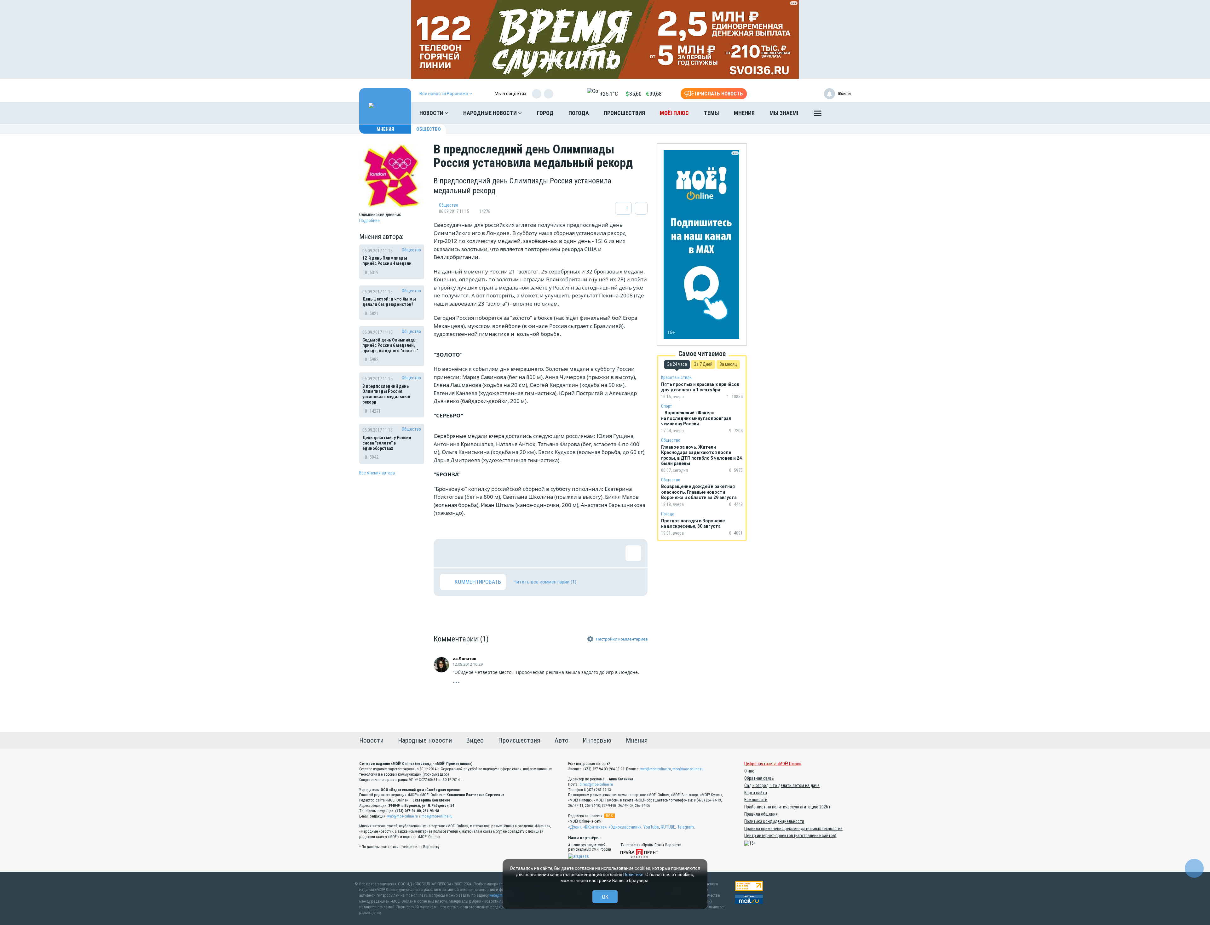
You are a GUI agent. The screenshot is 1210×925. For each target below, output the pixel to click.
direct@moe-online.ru (596, 784)
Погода (578, 113)
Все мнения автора (377, 472)
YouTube (651, 827)
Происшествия (624, 113)
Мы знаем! (783, 113)
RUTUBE (668, 827)
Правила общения (761, 814)
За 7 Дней (703, 364)
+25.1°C (609, 93)
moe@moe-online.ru (437, 816)
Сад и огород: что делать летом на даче (782, 785)
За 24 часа (677, 364)
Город (545, 113)
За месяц (728, 364)
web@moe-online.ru (402, 816)
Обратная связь (759, 778)
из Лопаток (464, 658)
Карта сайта (755, 792)
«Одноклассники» (625, 827)
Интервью (597, 740)
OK (605, 896)
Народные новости (490, 113)
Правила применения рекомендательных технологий (793, 828)
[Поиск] (840, 113)
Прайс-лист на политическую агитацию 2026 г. (788, 806)
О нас (749, 770)
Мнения (744, 113)
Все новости (755, 799)
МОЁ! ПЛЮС (674, 113)
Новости (432, 113)
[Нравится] (448, 553)
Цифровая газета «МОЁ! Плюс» (772, 763)
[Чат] (1194, 868)
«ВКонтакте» (595, 827)
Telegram (685, 827)
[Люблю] (489, 553)
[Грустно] (530, 553)
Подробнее (369, 220)
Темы (711, 113)
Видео (475, 740)
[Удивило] (509, 553)
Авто (561, 740)
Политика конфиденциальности (774, 821)
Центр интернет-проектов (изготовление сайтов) (790, 835)
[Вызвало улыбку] (468, 553)
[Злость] (550, 553)
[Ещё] (818, 114)
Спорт (666, 406)
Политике (633, 874)
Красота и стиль (676, 377)
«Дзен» (574, 827)
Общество (428, 129)
